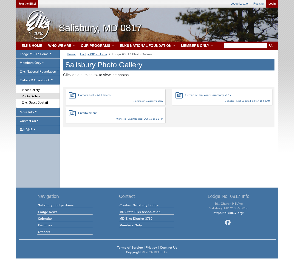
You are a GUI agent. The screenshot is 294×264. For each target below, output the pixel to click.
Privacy (151, 247)
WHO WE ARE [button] (60, 46)
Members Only (130, 225)
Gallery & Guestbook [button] (35, 80)
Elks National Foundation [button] (38, 71)
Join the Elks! (27, 3)
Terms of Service (130, 247)
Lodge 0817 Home (93, 54)
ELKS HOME (32, 46)
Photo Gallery (31, 96)
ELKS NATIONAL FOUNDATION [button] (146, 46)
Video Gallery (31, 90)
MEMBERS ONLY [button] (195, 46)
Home (71, 54)
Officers (44, 232)
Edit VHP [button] (27, 129)
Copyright (133, 252)
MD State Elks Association (140, 212)
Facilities (45, 225)
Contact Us (168, 247)
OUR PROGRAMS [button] (96, 46)
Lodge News (47, 212)
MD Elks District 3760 (136, 218)
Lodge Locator (240, 3)
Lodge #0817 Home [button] (34, 54)
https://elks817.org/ (228, 213)
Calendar (45, 218)
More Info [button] (27, 112)
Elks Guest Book (33, 102)
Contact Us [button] (28, 121)
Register (258, 3)
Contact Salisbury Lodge (138, 205)
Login (272, 3)
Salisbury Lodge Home (56, 205)
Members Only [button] (30, 63)
